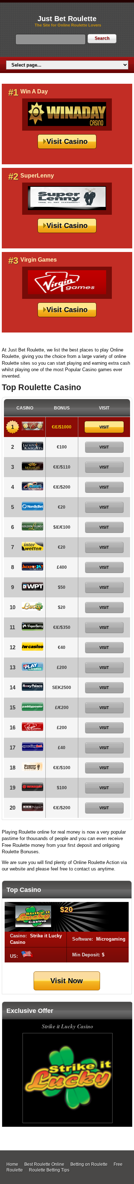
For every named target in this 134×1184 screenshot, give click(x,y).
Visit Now (66, 981)
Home (12, 1164)
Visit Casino (67, 141)
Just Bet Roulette (67, 19)
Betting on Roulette (89, 1164)
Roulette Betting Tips (49, 1170)
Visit (104, 427)
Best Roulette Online (44, 1164)
